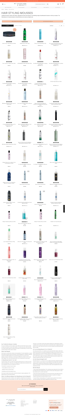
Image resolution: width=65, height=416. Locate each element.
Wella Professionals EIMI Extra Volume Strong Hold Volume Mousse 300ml (40, 104)
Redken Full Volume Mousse (56, 221)
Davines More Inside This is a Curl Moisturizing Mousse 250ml (40, 317)
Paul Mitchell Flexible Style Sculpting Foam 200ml (40, 64)
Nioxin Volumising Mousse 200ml (40, 279)
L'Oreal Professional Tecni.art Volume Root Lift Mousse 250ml (40, 84)
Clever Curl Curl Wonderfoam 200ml (9, 277)
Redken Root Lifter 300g (24, 43)
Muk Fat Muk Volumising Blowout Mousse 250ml (9, 299)
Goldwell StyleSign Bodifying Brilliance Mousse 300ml (56, 203)
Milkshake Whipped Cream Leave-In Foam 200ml (9, 104)
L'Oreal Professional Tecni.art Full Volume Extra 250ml (9, 125)
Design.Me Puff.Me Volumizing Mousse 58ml (24, 299)
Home (3, 9)
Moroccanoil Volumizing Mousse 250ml (56, 163)
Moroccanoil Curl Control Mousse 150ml (24, 224)
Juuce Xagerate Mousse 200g (9, 241)
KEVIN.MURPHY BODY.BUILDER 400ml (25, 63)
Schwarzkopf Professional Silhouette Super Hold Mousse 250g (56, 125)
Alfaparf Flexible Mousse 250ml (40, 221)
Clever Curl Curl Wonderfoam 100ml (56, 259)
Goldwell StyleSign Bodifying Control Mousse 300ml (25, 203)
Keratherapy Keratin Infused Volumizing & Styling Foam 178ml (25, 260)
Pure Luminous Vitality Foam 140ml (9, 63)
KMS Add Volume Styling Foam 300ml (9, 144)
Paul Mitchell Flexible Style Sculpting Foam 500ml (56, 64)
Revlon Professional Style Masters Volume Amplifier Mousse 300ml (56, 145)
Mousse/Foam (11, 9)
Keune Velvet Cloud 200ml (25, 184)
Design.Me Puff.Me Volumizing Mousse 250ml (40, 299)
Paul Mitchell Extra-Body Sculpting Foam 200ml (9, 84)
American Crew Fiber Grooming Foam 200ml (25, 242)
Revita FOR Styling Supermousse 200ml (9, 319)
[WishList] (60, 4)
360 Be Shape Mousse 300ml (56, 81)
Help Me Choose (63, 209)
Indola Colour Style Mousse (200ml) (9, 43)
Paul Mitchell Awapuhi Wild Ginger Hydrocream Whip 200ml (55, 104)
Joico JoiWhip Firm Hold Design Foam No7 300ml (40, 125)
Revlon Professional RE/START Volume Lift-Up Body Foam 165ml (56, 242)
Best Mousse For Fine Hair (48, 21)
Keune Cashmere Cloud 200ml (40, 204)
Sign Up (45, 389)
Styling (6, 9)
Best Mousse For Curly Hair (17, 21)
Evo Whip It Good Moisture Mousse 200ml (40, 165)
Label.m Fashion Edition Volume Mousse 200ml (9, 203)
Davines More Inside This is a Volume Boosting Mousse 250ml (25, 319)
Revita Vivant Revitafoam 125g (40, 43)
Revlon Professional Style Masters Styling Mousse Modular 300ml (24, 143)
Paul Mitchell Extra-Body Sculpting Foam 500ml (24, 84)
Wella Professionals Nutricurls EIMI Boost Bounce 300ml (40, 242)
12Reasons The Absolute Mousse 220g (56, 185)
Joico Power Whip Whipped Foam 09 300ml (40, 145)
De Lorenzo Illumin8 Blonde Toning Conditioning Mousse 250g (56, 44)
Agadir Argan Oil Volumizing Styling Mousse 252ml (56, 319)
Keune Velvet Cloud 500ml (40, 184)
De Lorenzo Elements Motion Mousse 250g (25, 104)
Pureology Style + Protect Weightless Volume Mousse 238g (56, 299)
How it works (53, 407)
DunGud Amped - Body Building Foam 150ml (25, 278)
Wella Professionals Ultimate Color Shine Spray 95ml (40, 260)
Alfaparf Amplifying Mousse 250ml (9, 221)
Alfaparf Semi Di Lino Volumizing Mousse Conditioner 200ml (9, 183)
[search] (47, 4)
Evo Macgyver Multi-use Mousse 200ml (24, 165)
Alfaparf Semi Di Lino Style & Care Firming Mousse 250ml (9, 163)
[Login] (58, 4)
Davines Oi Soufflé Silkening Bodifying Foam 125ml (56, 278)
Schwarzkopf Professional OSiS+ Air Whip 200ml (9, 260)
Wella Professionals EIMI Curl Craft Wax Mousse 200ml (24, 125)
